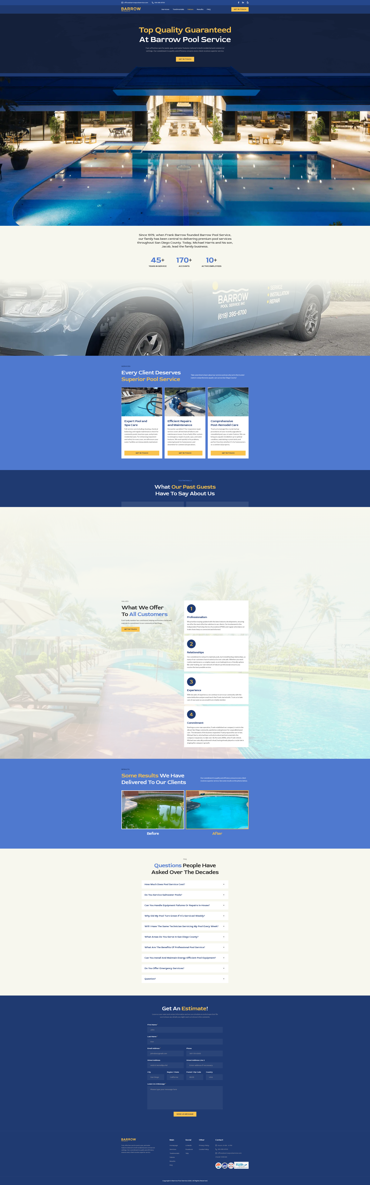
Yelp (187, 1153)
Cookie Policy (204, 1149)
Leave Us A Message (156, 1084)
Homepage (174, 1145)
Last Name (152, 1036)
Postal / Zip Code (193, 1072)
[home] (131, 9)
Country (209, 1072)
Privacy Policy (204, 1145)
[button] (185, 884)
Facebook (189, 1149)
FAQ (209, 9)
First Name (152, 1025)
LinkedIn (188, 1145)
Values (190, 9)
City (149, 1072)
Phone (189, 1048)
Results (200, 9)
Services (165, 9)
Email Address (154, 1048)
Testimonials (178, 9)
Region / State (173, 1072)
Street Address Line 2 (195, 1060)
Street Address (153, 1060)
